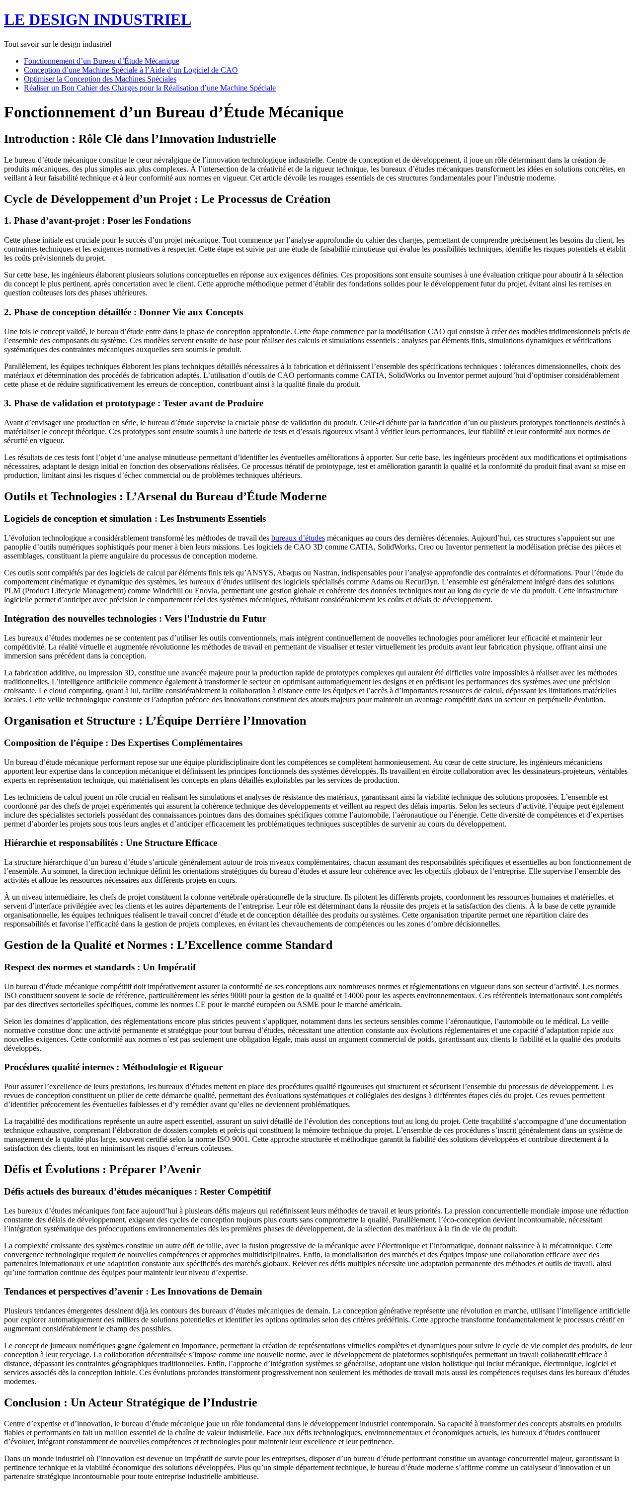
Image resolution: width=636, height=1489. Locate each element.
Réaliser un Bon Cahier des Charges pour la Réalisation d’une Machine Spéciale (150, 88)
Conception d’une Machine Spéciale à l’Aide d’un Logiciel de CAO (131, 70)
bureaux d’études (298, 538)
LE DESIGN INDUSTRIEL (97, 19)
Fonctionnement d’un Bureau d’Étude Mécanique (101, 61)
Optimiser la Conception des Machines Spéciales (100, 79)
